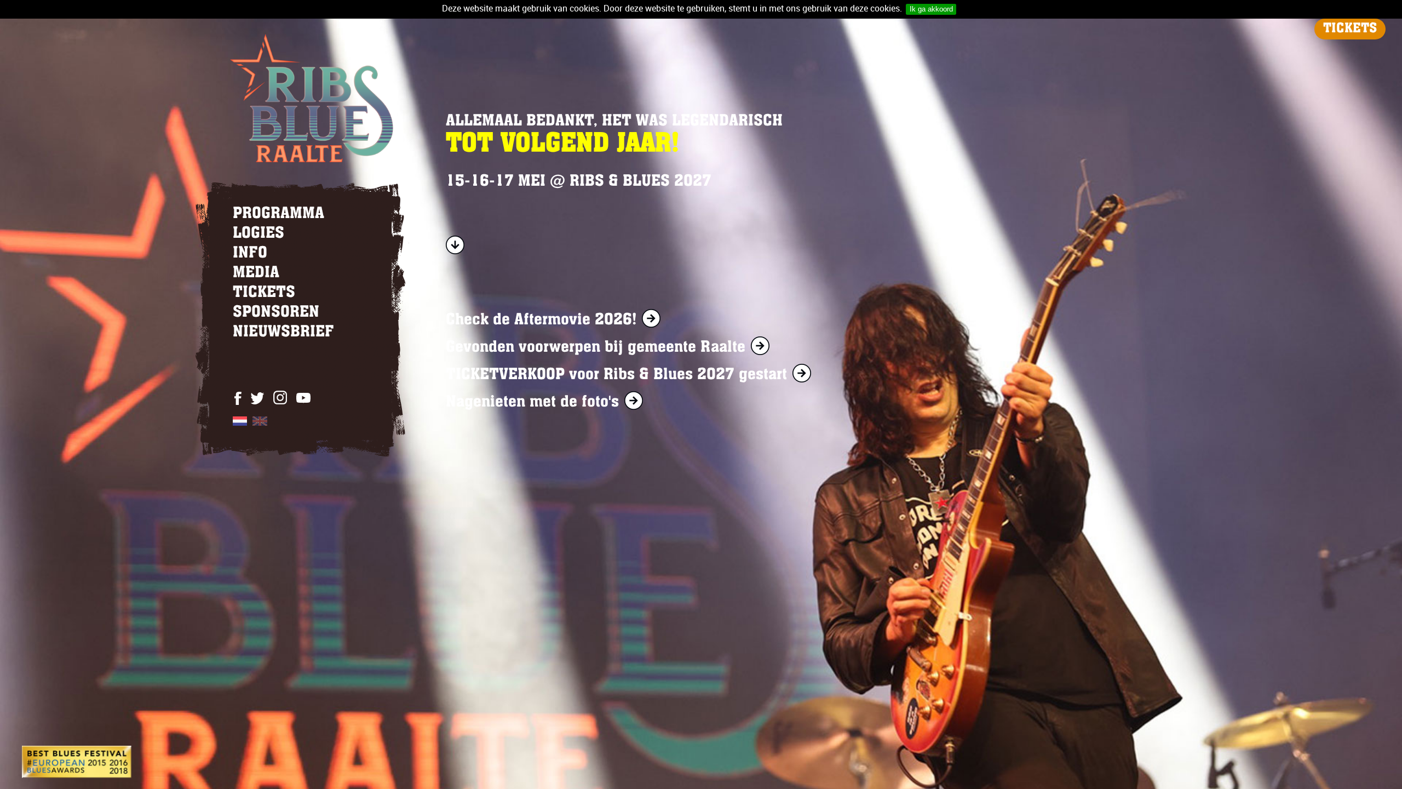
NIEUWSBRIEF (283, 332)
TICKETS (1350, 29)
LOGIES (258, 234)
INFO (250, 253)
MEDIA (256, 273)
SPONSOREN (276, 313)
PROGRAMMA (278, 214)
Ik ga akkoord (931, 9)
